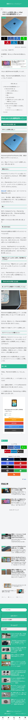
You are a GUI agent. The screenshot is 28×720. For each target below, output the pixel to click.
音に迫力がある (10, 97)
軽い (8, 95)
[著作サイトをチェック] (7, 459)
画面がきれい (10, 93)
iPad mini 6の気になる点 (11, 103)
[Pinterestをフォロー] (20, 466)
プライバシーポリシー (20, 713)
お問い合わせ (7, 713)
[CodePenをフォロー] (7, 470)
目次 (12, 83)
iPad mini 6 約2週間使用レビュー (12, 86)
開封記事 (3, 191)
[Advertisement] (14, 520)
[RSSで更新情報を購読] (14, 474)
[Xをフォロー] (20, 459)
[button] (20, 42)
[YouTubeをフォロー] (20, 463)
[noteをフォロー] (7, 466)
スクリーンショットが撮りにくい (15, 109)
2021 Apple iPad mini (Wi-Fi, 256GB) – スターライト (14, 410)
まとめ (5, 112)
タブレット (5, 440)
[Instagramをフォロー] (7, 463)
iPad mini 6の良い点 (10, 88)
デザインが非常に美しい (12, 90)
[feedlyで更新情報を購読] (20, 470)
